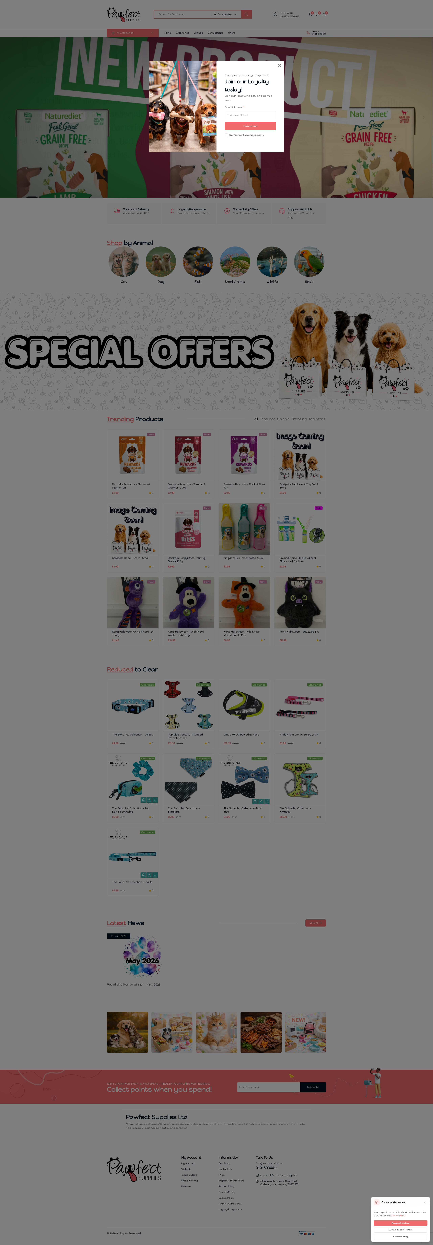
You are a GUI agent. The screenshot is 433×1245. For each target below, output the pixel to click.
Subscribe (250, 126)
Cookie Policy (398, 1215)
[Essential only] (424, 1202)
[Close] (280, 65)
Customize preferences (400, 1230)
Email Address (233, 107)
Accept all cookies (400, 1223)
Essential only (400, 1237)
